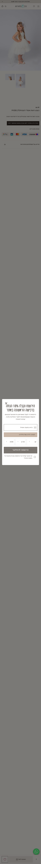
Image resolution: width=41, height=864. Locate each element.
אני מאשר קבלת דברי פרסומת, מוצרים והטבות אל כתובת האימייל (18, 457)
